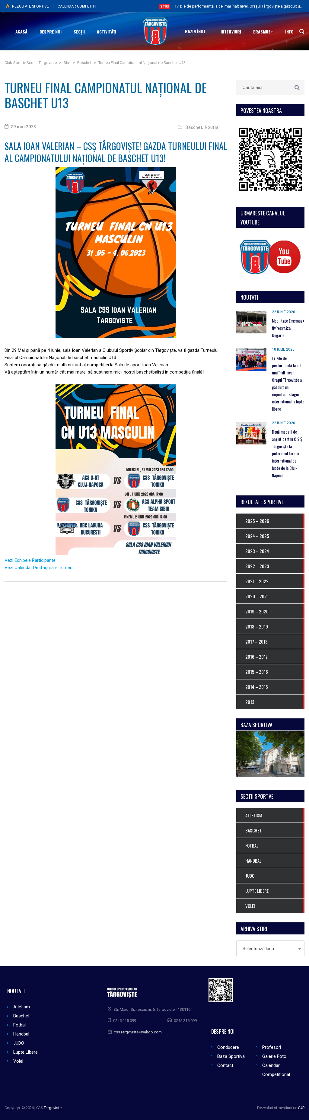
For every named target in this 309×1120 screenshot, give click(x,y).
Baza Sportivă (231, 1056)
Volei (18, 1061)
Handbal (21, 1034)
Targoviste (52, 1108)
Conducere (228, 1047)
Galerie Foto (274, 1056)
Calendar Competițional (276, 1070)
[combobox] (270, 948)
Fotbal (19, 1025)
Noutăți (212, 127)
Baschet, (194, 127)
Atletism (21, 1007)
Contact (225, 1065)
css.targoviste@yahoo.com (138, 1032)
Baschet (21, 1016)
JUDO (18, 1043)
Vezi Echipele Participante (30, 560)
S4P (301, 1108)
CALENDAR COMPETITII (77, 6)
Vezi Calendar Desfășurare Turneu (38, 567)
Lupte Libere (25, 1052)
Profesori (271, 1047)
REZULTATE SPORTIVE (30, 6)
